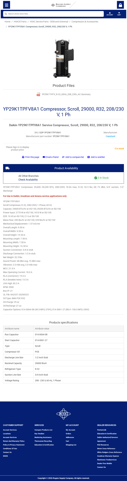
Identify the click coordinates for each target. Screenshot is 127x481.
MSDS (5, 456)
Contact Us (101, 467)
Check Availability (28, 179)
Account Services (10, 430)
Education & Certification (44, 445)
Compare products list (43, 430)
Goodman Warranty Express (108, 456)
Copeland (110, 136)
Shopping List (71, 445)
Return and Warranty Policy (13, 441)
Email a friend (52, 157)
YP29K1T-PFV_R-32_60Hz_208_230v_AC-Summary (66, 94)
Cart (119, 15)
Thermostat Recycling (43, 441)
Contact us (7, 452)
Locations (7, 434)
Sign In (120, 5)
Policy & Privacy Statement (13, 445)
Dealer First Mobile (104, 464)
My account (70, 430)
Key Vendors (39, 434)
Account (110, 15)
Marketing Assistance (43, 437)
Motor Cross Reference (106, 449)
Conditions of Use (10, 449)
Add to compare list (74, 157)
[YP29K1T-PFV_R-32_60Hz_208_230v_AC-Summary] (38, 94)
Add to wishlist (97, 157)
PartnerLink (101, 430)
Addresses (70, 437)
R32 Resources (103, 445)
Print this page (32, 157)
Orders (68, 434)
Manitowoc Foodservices (107, 460)
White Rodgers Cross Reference (109, 452)
